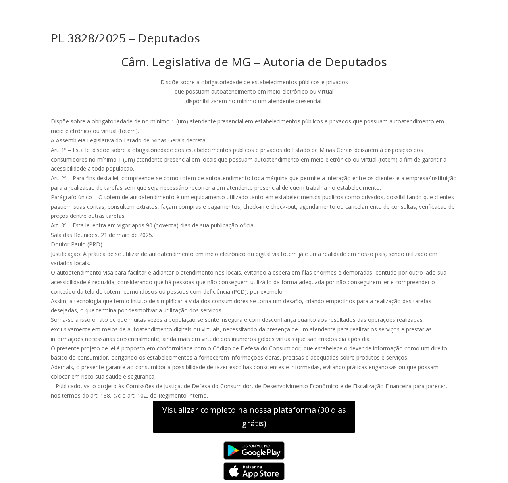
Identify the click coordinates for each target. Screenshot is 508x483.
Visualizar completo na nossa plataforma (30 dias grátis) (254, 416)
